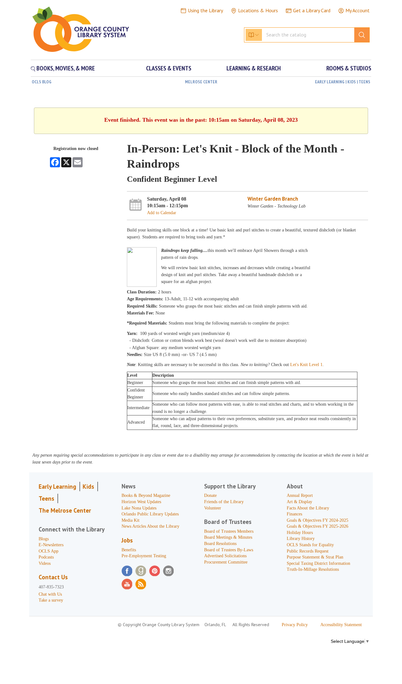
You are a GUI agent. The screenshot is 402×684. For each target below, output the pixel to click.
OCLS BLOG (42, 82)
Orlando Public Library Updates (150, 514)
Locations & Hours (258, 10)
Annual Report (300, 495)
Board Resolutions (220, 543)
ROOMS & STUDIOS (348, 68)
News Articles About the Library (150, 526)
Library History (301, 538)
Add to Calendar (161, 212)
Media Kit (130, 520)
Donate (210, 495)
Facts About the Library (308, 508)
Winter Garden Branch (272, 198)
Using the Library (205, 10)
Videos (45, 563)
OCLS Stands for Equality (310, 544)
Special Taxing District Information (318, 563)
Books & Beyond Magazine (146, 495)
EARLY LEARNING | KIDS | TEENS (342, 82)
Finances (294, 514)
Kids (88, 486)
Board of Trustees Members (228, 531)
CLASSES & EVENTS (168, 68)
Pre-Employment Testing (144, 555)
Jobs (127, 540)
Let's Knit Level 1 (306, 364)
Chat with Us (50, 594)
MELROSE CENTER (201, 82)
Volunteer (212, 508)
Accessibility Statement (341, 624)
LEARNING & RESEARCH (253, 68)
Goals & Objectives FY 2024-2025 (317, 520)
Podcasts (46, 557)
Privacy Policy (295, 624)
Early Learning (57, 486)
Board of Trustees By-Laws (228, 550)
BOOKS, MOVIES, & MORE (65, 68)
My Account (357, 10)
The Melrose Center (65, 510)
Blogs (44, 539)
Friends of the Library (224, 501)
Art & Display (299, 501)
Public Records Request (308, 551)
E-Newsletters (51, 544)
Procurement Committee (225, 562)
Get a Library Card (311, 10)
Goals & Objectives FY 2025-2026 (317, 526)
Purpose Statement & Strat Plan (315, 557)
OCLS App (48, 551)
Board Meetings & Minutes (228, 537)
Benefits (129, 550)
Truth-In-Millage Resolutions (313, 569)
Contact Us (53, 577)
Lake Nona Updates (139, 508)
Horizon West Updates (141, 501)
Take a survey (51, 600)
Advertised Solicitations (225, 555)
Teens (46, 498)
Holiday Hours (300, 532)
